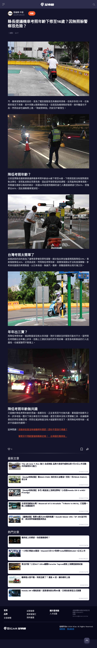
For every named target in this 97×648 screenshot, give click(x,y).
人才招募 (53, 614)
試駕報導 (30, 611)
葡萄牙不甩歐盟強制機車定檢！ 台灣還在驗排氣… (42, 436)
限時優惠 (30, 617)
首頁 (6, 610)
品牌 (6, 614)
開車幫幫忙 (31, 614)
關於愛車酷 (54, 611)
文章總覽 (7, 618)
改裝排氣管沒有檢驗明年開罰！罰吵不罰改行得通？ (42, 429)
